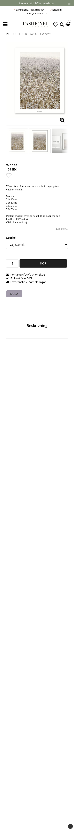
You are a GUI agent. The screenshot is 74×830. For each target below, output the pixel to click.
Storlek (11, 238)
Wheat (46, 34)
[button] (55, 24)
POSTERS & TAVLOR (25, 34)
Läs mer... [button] (62, 228)
